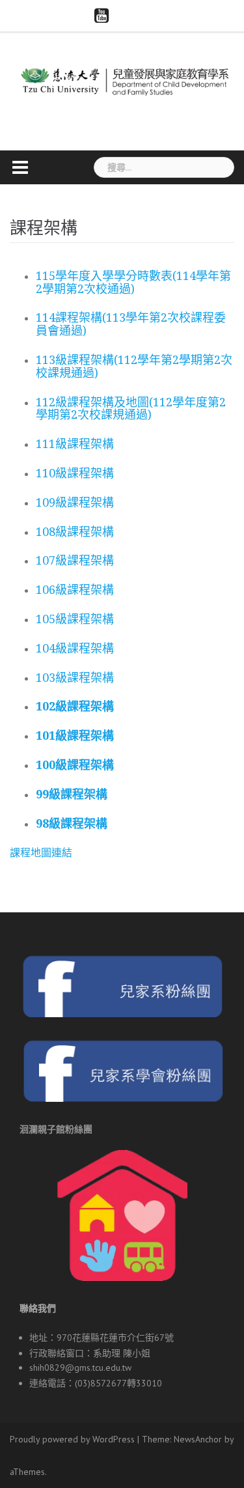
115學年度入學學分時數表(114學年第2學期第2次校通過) (133, 282)
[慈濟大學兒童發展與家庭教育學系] (122, 80)
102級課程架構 (75, 706)
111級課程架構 (75, 444)
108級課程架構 (75, 532)
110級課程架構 (75, 473)
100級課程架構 (75, 765)
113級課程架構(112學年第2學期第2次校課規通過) (134, 366)
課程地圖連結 (41, 852)
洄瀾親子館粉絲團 (56, 1129)
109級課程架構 (75, 502)
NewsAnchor (198, 1439)
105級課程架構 (75, 619)
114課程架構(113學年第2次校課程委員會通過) (131, 324)
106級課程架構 (75, 590)
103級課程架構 (75, 677)
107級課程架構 (75, 560)
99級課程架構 (71, 794)
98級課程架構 (71, 823)
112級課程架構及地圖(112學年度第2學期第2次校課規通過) (131, 408)
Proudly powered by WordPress (72, 1439)
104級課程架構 (75, 648)
